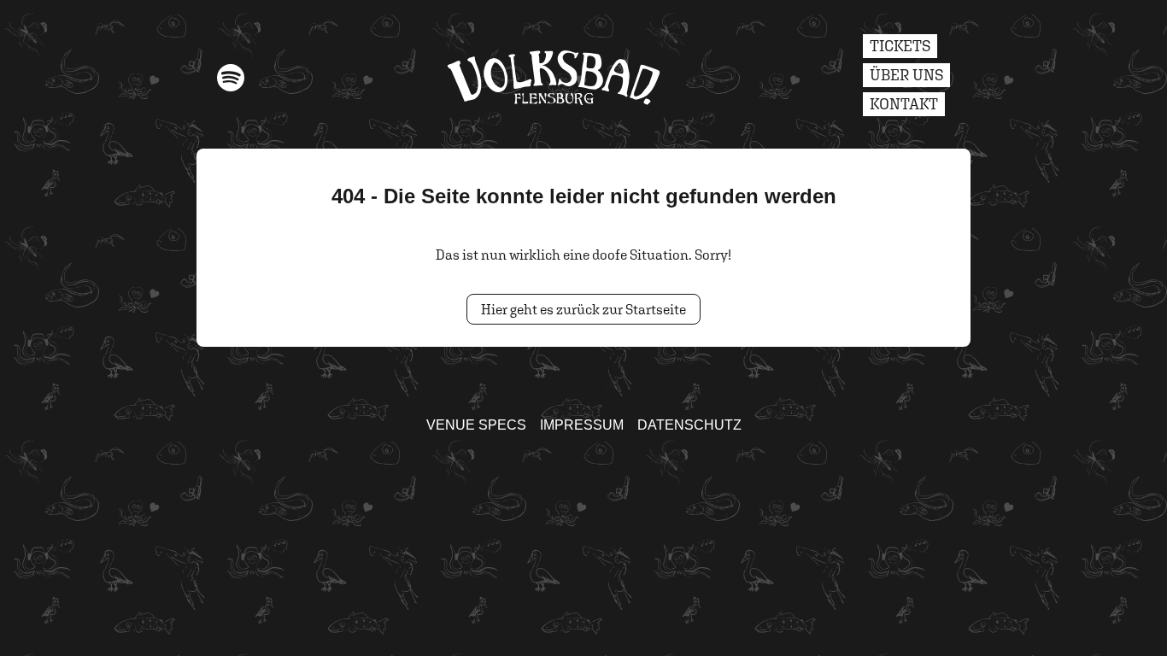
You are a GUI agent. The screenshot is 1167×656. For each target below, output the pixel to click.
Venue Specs (476, 425)
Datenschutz (689, 425)
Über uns (906, 75)
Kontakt (904, 104)
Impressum (582, 425)
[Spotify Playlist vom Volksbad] (230, 77)
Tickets (900, 46)
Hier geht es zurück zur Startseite (583, 309)
